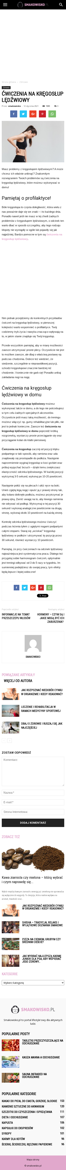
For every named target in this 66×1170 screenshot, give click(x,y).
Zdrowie (6, 87)
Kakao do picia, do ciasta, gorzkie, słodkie (29, 1101)
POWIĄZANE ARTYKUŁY (18, 675)
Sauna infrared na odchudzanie (34, 1075)
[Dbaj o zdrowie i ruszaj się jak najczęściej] (10, 728)
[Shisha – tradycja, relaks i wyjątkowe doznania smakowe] (10, 927)
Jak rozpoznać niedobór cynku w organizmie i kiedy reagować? (43, 907)
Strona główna (9, 82)
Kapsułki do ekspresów (17, 1128)
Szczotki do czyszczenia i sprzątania (27, 1112)
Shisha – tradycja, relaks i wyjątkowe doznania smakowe (42, 924)
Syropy (6, 1133)
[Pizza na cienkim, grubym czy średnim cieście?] (10, 944)
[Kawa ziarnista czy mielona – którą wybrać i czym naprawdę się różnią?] (33, 858)
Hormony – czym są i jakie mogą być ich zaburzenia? (50, 618)
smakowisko (14, 106)
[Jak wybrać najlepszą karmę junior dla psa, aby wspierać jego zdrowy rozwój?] (10, 961)
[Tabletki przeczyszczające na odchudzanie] (10, 1045)
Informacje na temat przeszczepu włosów (16, 616)
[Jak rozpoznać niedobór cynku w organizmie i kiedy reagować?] (10, 694)
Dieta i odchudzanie (15, 1117)
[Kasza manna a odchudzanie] (10, 1062)
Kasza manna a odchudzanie (41, 1057)
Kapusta (7, 1122)
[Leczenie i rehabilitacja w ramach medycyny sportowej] (10, 711)
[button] (61, 4)
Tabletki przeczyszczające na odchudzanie (42, 1042)
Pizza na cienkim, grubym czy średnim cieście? (41, 941)
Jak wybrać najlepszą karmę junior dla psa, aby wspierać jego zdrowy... (41, 958)
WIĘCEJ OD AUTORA (18, 681)
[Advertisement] (33, 44)
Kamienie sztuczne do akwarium (23, 1106)
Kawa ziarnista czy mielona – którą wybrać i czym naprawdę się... (32, 879)
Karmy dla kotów (13, 1139)
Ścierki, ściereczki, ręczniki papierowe (27, 1144)
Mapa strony (33, 1159)
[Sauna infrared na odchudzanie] (10, 1078)
